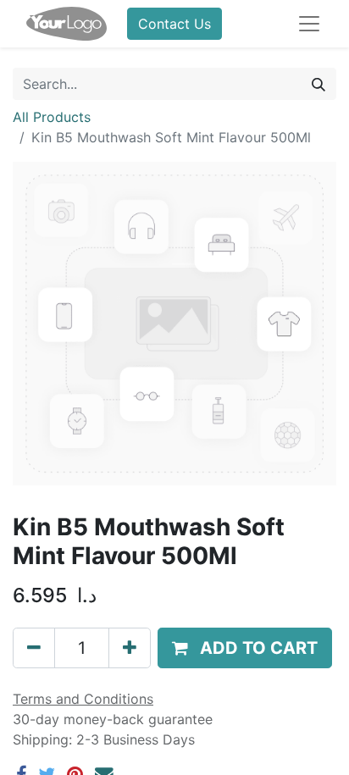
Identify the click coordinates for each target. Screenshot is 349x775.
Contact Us (174, 23)
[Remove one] (34, 648)
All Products (52, 116)
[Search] (318, 84)
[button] (245, 648)
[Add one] (129, 648)
